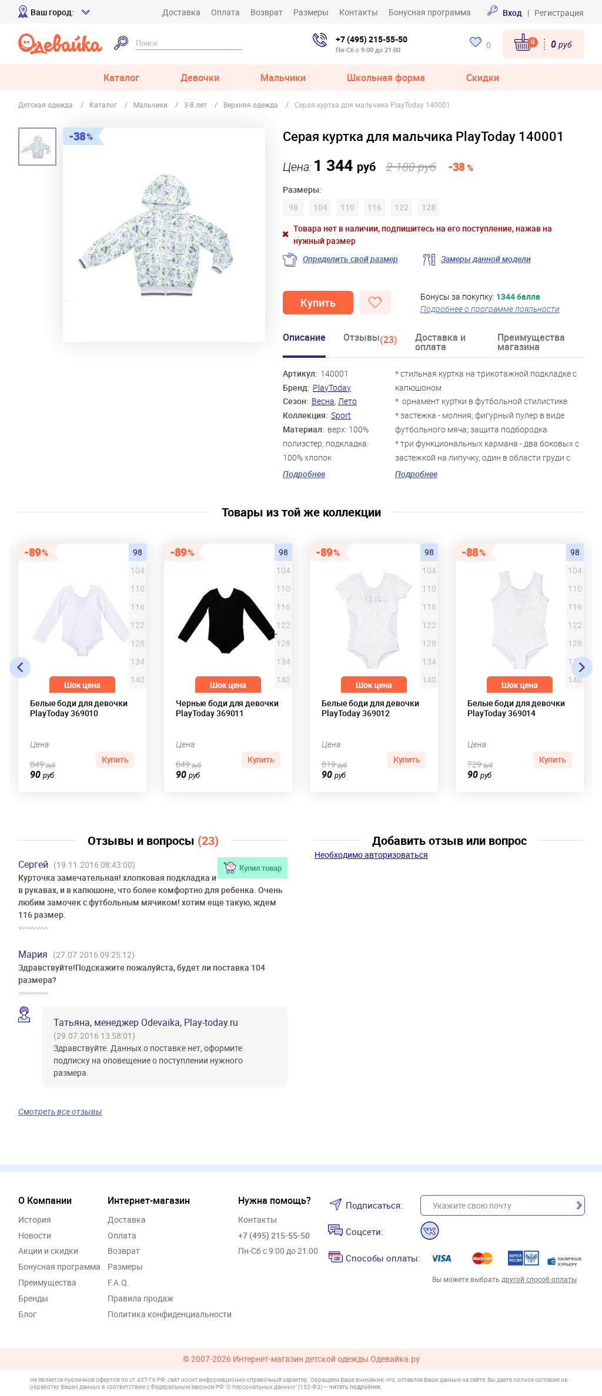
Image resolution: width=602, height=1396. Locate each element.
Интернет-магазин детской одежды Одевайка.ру (326, 1359)
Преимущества (47, 1283)
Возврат (266, 12)
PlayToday (332, 387)
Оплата (225, 12)
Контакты (358, 12)
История (34, 1220)
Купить (318, 303)
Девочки (199, 77)
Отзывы (370, 339)
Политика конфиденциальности (170, 1315)
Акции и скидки (48, 1251)
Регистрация (559, 12)
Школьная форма (386, 77)
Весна (323, 401)
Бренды (33, 1299)
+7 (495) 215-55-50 (371, 39)
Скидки (482, 77)
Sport (341, 415)
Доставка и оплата (440, 343)
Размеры (311, 12)
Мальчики (283, 77)
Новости (34, 1236)
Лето (347, 401)
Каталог (121, 77)
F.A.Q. (118, 1283)
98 (137, 552)
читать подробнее (354, 1386)
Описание (304, 338)
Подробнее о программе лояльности (490, 308)
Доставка (181, 12)
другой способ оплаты (539, 1279)
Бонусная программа (430, 12)
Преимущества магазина (531, 343)
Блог (27, 1315)
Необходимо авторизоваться (371, 854)
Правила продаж (140, 1299)
